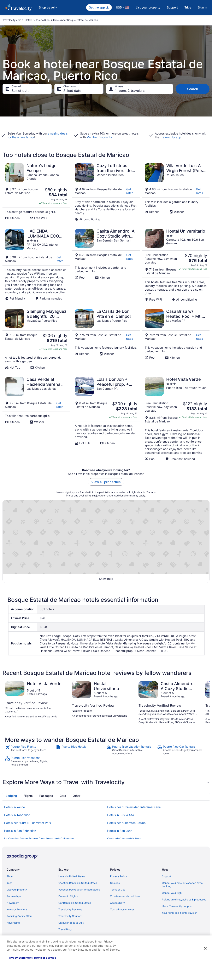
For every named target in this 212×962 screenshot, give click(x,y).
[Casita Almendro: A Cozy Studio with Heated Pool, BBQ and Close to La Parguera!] (106, 265)
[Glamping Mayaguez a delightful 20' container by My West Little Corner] (36, 339)
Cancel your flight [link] (172, 892)
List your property (148, 7)
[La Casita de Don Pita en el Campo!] (106, 339)
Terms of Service (45, 957)
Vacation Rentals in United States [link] (77, 882)
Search (192, 89)
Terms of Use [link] (117, 889)
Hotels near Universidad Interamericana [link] (134, 807)
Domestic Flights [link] (68, 896)
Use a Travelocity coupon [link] (177, 906)
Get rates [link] (129, 191)
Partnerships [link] (14, 896)
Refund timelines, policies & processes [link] (184, 899)
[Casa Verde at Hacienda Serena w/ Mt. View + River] (36, 418)
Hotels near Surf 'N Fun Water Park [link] (27, 823)
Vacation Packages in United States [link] (79, 889)
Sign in (202, 7)
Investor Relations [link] (17, 909)
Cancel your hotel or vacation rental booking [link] (182, 884)
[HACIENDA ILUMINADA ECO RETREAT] (36, 265)
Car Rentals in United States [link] (74, 902)
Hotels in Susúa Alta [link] (120, 815)
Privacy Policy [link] (118, 876)
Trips (187, 7)
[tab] (11, 795)
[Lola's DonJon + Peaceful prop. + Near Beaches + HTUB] (106, 418)
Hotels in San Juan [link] (119, 830)
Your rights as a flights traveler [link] (179, 912)
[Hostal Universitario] (176, 265)
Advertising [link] (13, 922)
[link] (30, 750)
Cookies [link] (115, 882)
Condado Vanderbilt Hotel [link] (124, 838)
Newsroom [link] (13, 902)
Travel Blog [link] (64, 929)
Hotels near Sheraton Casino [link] (126, 823)
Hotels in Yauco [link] (14, 807)
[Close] (205, 948)
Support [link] (166, 876)
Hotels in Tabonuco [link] (17, 815)
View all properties (106, 482)
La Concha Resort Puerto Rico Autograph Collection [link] (39, 838)
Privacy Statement (20, 957)
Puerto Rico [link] (42, 20)
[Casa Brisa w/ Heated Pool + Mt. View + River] (176, 339)
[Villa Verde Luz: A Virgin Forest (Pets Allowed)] (176, 192)
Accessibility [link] (117, 902)
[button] (106, 782)
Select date (20, 91)
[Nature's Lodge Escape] (36, 192)
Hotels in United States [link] (71, 876)
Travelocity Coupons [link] (70, 916)
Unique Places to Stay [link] (71, 922)
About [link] (10, 876)
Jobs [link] (9, 882)
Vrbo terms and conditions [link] (125, 896)
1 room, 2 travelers (130, 91)
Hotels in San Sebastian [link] (20, 830)
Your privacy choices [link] (122, 909)
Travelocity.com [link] (11, 20)
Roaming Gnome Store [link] (20, 916)
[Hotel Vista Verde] (176, 418)
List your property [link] (17, 889)
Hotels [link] (28, 20)
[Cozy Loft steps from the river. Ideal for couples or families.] (106, 192)
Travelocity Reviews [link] (70, 909)
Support (172, 7)
